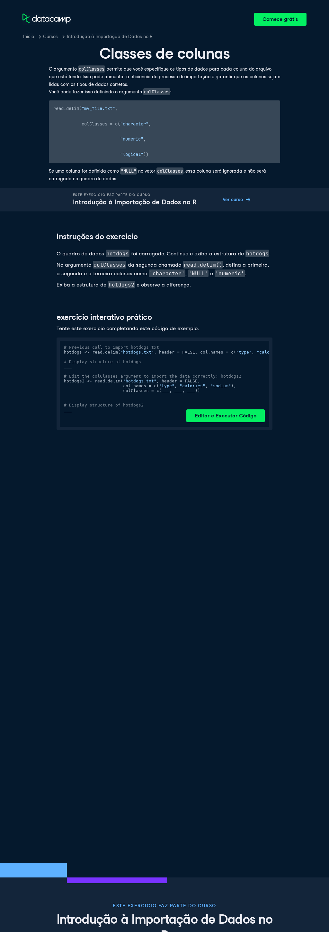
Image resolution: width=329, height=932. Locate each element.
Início (28, 36)
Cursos (50, 36)
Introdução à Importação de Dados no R (110, 36)
